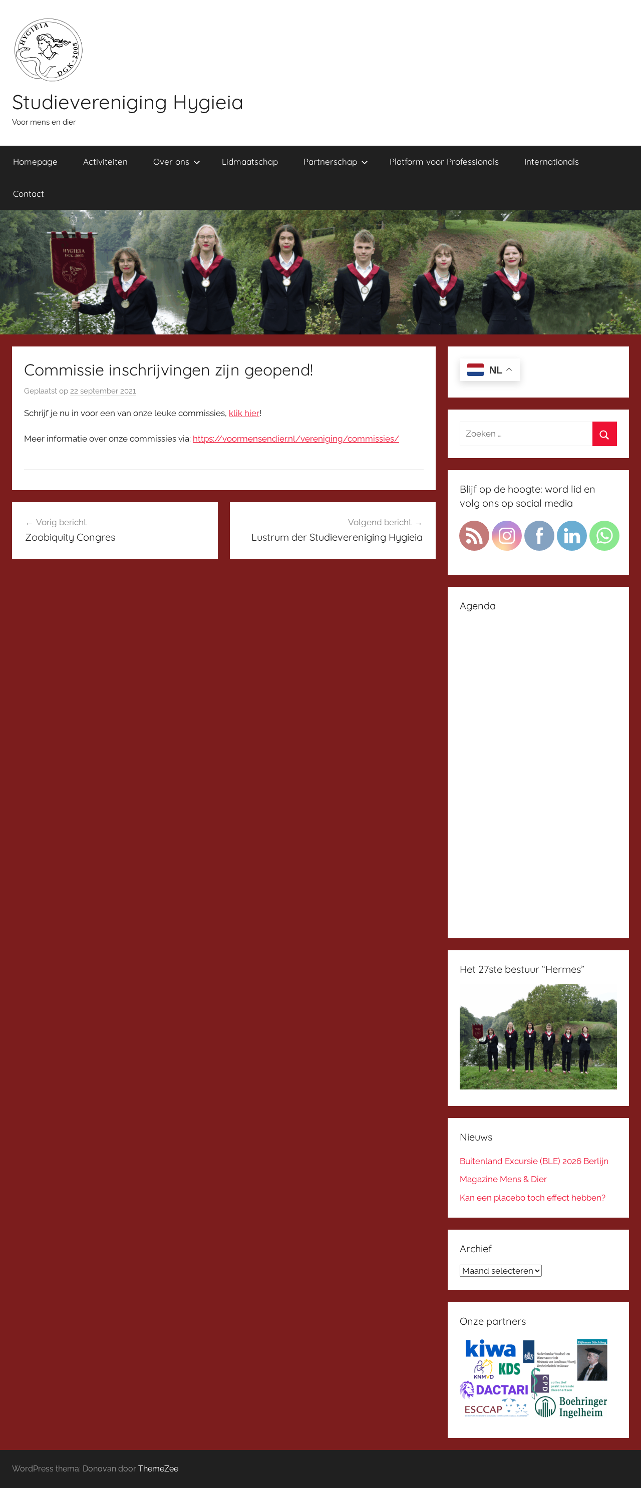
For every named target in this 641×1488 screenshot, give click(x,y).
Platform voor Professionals (444, 161)
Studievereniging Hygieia (127, 101)
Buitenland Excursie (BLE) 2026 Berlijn (534, 1161)
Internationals (551, 161)
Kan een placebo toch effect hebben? (532, 1198)
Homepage (35, 161)
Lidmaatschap (250, 161)
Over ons (171, 161)
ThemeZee (158, 1468)
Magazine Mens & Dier (503, 1179)
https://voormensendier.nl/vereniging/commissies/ (296, 439)
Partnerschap (330, 161)
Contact (28, 193)
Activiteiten (105, 161)
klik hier (244, 413)
